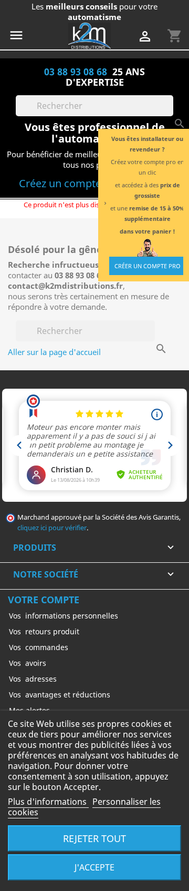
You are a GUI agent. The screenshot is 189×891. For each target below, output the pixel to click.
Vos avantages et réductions (59, 695)
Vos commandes (38, 647)
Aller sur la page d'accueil (54, 352)
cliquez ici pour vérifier (52, 527)
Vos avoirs (27, 663)
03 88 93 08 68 (75, 71)
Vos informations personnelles (63, 616)
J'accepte (94, 867)
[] (169, 113)
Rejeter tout (94, 838)
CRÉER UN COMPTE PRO (147, 266)
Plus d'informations (48, 801)
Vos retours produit (44, 631)
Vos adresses (33, 679)
